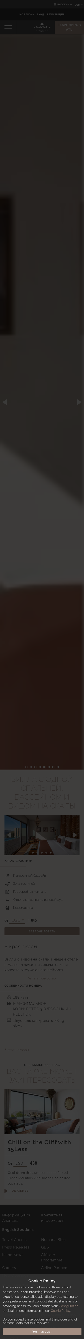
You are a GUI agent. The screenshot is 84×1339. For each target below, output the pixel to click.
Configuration (68, 1306)
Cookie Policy (60, 1310)
